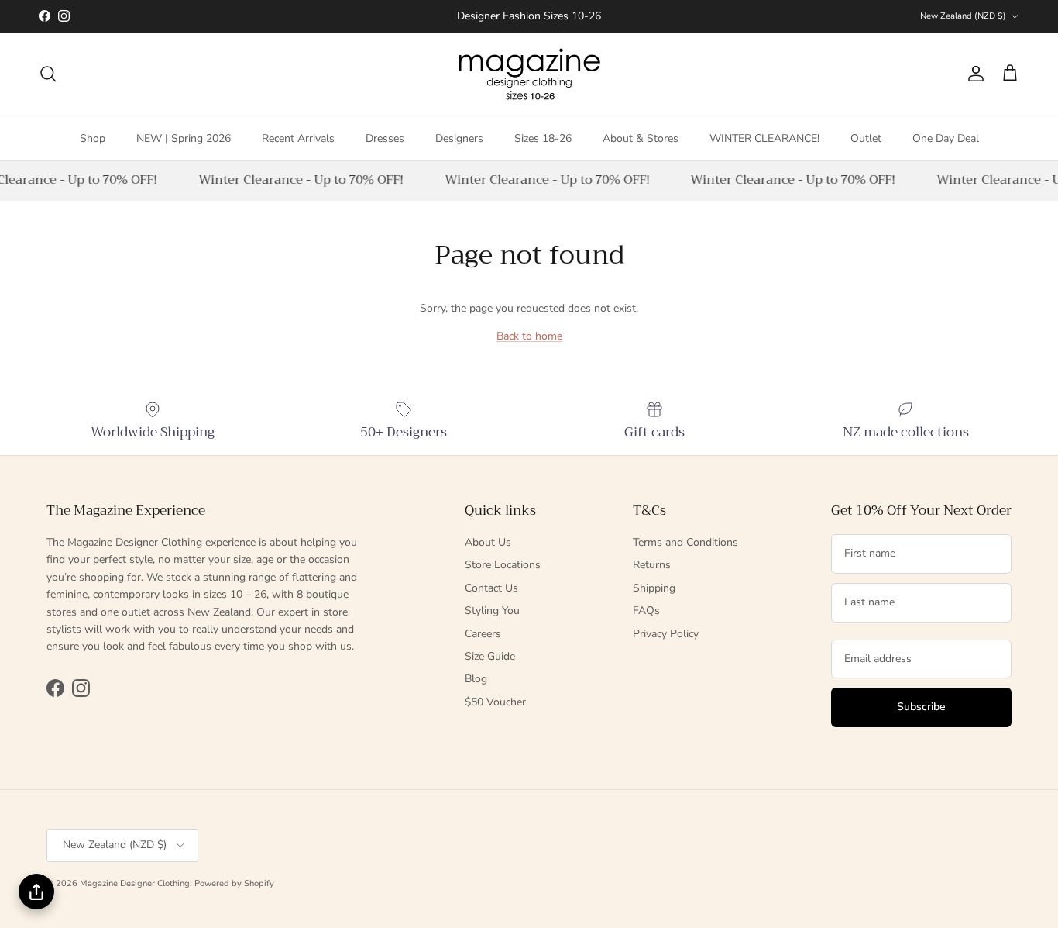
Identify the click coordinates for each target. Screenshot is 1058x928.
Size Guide (490, 656)
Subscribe (921, 706)
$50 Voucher (495, 702)
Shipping (654, 588)
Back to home (529, 336)
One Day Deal (945, 137)
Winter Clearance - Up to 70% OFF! (298, 180)
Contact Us (491, 588)
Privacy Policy (666, 633)
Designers (459, 137)
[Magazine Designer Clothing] (529, 74)
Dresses (385, 137)
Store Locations (503, 564)
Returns (652, 564)
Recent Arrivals (298, 137)
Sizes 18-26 (543, 137)
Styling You (492, 610)
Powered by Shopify (234, 883)
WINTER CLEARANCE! (764, 137)
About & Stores (640, 137)
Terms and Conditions (685, 542)
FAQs (646, 610)
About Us (488, 542)
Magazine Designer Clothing (135, 883)
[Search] (48, 73)
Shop (92, 137)
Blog (476, 678)
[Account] (972, 73)
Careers (483, 633)
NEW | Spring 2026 (183, 137)
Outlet (865, 137)
